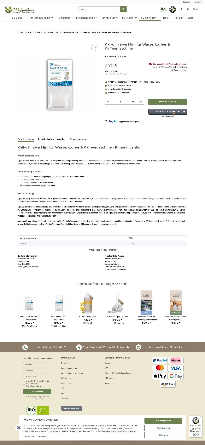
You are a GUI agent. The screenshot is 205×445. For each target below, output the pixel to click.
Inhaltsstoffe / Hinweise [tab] (51, 139)
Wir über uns (66, 383)
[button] (181, 9)
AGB (106, 368)
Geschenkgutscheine (69, 368)
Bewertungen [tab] (78, 139)
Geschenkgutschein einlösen (72, 373)
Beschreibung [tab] (26, 139)
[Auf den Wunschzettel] (94, 48)
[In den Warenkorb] (20, 40)
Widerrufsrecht (110, 378)
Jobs (63, 388)
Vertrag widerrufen (71, 408)
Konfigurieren (163, 428)
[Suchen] (123, 9)
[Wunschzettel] (187, 9)
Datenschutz (109, 363)
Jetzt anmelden (37, 392)
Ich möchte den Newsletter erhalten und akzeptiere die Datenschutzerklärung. (38, 383)
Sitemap (64, 398)
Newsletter (65, 363)
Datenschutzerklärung (37, 399)
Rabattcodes (66, 378)
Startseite (186, 2)
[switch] (196, 434)
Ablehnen (163, 435)
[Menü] (200, 417)
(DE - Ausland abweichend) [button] (178, 67)
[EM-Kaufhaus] (19, 9)
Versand (123, 74)
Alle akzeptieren (163, 420)
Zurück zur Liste (25, 32)
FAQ (62, 393)
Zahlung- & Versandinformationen (118, 373)
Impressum (109, 383)
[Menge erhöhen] (141, 102)
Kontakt (198, 2)
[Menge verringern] (108, 102)
